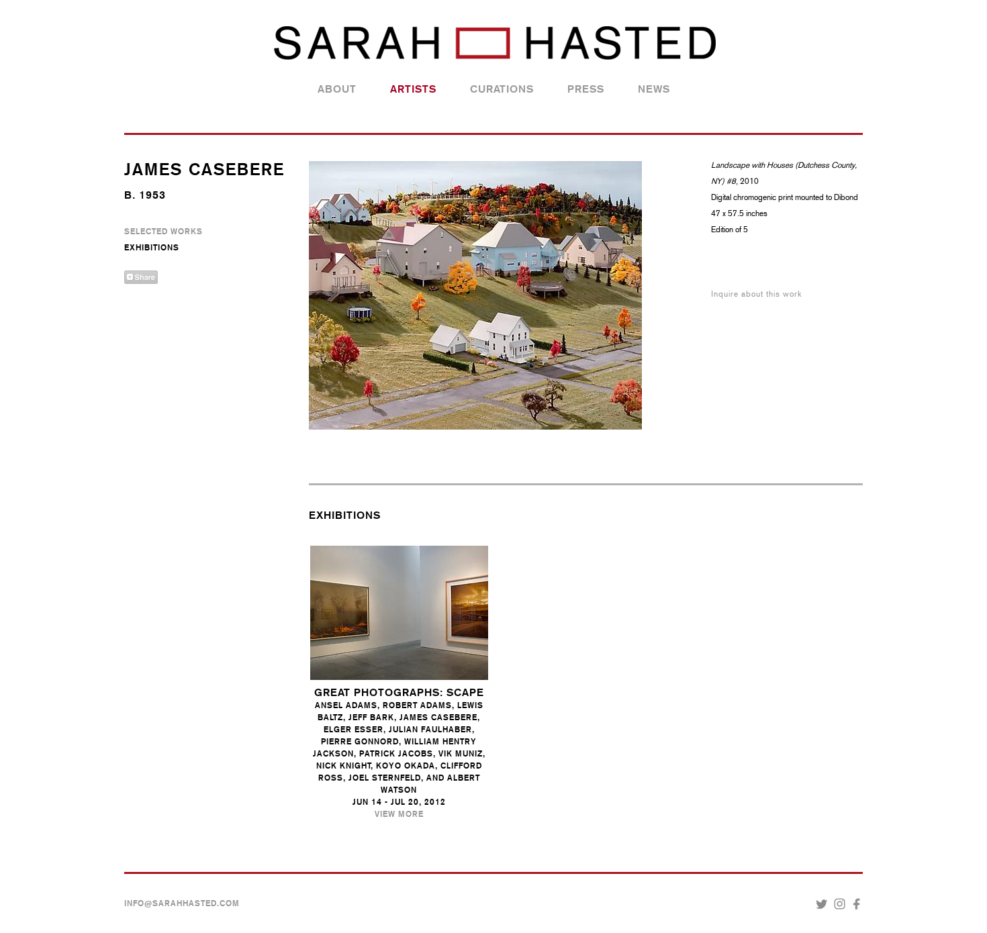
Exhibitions (151, 247)
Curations (502, 89)
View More (399, 814)
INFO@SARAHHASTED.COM (182, 903)
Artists (413, 89)
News (654, 89)
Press (585, 89)
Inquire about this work (756, 294)
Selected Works (163, 231)
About (337, 89)
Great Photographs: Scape (399, 692)
